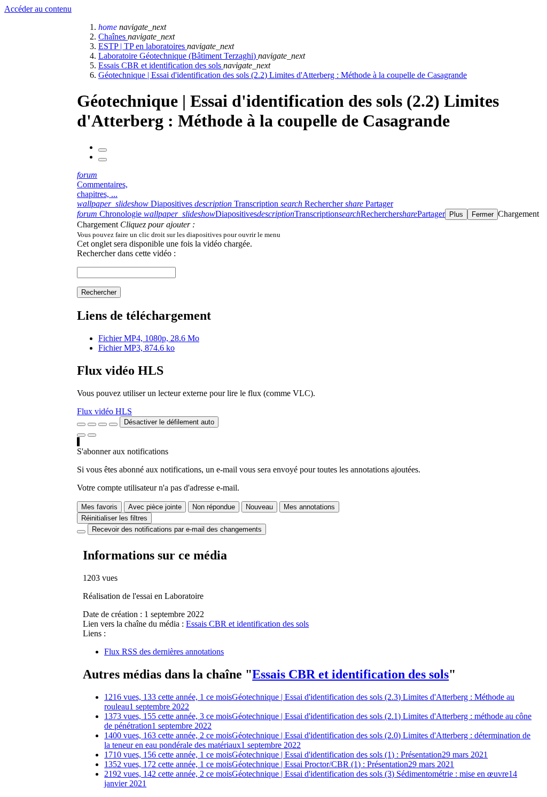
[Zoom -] (102, 424)
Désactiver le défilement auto (169, 422)
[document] (310, 234)
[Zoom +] (113, 424)
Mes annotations (309, 507)
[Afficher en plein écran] (81, 424)
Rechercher (98, 292)
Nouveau (259, 507)
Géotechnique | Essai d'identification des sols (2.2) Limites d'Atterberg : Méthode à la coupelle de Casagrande (282, 75)
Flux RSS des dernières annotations (164, 651)
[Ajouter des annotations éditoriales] (92, 435)
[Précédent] (102, 150)
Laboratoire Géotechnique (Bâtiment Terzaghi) (178, 55)
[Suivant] (102, 159)
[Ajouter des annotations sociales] (81, 435)
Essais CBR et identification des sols (160, 65)
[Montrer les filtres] (92, 424)
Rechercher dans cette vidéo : (126, 253)
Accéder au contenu (38, 8)
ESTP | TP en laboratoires (142, 46)
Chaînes (113, 36)
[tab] (135, 203)
